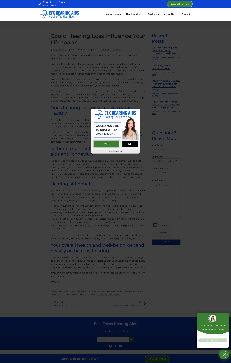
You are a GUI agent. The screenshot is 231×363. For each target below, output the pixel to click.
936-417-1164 (50, 5)
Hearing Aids (133, 14)
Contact (185, 14)
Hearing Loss (111, 14)
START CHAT (213, 338)
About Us (169, 14)
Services (152, 14)
